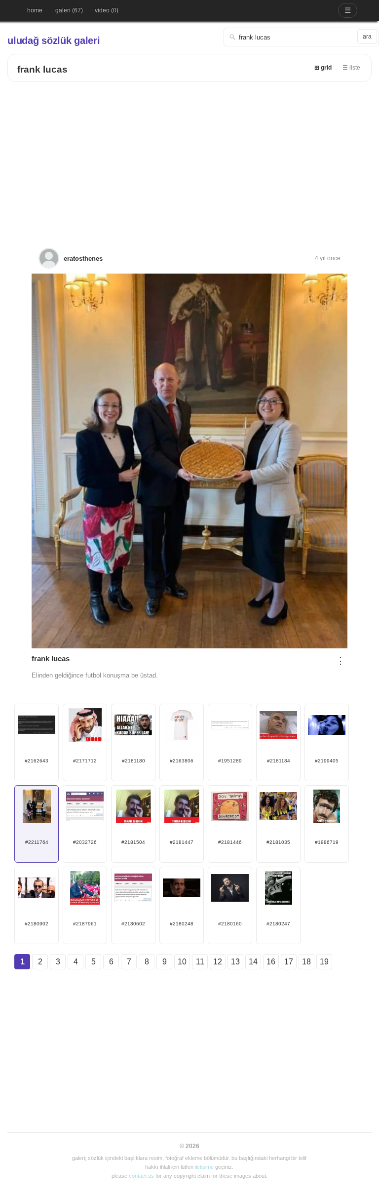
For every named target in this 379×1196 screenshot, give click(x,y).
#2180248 (181, 923)
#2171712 (85, 760)
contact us (141, 1176)
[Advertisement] (189, 156)
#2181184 (278, 760)
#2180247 (278, 923)
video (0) (106, 10)
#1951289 (230, 760)
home (34, 10)
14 (253, 961)
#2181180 (133, 760)
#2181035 (278, 842)
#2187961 (85, 923)
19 (324, 961)
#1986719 (327, 842)
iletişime (204, 1167)
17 (288, 961)
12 (217, 961)
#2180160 (230, 923)
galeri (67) (69, 10)
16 (270, 961)
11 (200, 961)
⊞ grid (323, 67)
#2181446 (230, 842)
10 (182, 961)
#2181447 (181, 842)
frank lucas (42, 69)
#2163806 (181, 760)
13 (235, 961)
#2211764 (36, 842)
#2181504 (133, 842)
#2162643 (36, 760)
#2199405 (327, 760)
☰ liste (351, 67)
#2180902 (36, 923)
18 (306, 961)
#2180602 (133, 923)
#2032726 (85, 842)
